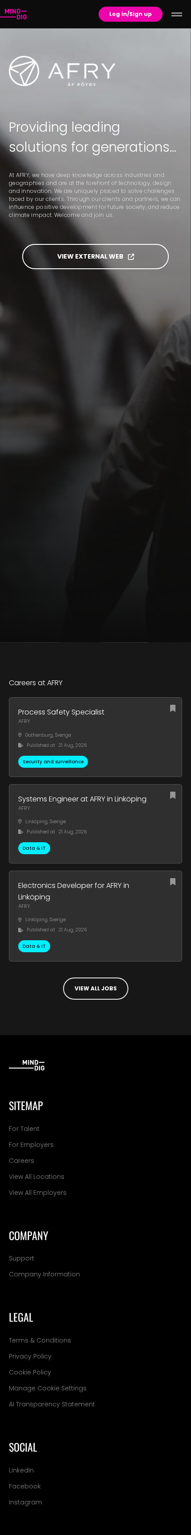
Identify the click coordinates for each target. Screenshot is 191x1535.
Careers (21, 1160)
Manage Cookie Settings (48, 1388)
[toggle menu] (177, 14)
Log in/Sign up (130, 14)
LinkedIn (21, 1470)
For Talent (24, 1128)
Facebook (25, 1486)
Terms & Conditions (40, 1340)
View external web (90, 256)
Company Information (44, 1274)
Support (21, 1258)
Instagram (25, 1502)
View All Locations (36, 1176)
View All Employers (38, 1192)
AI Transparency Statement (52, 1404)
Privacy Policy (30, 1356)
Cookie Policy (30, 1372)
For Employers (31, 1144)
